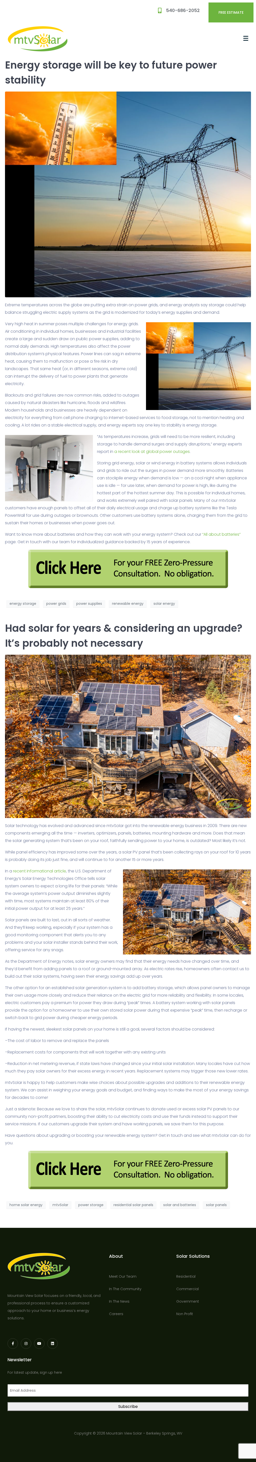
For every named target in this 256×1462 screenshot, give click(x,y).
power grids (56, 603)
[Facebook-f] (13, 1343)
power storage (91, 1204)
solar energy (164, 603)
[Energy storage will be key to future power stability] (128, 194)
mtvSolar (60, 1204)
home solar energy (26, 1204)
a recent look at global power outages (152, 451)
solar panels (216, 1204)
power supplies (89, 603)
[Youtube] (39, 1343)
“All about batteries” (220, 534)
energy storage (23, 603)
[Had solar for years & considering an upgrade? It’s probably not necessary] (128, 736)
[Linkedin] (52, 1343)
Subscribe (128, 1406)
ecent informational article (40, 871)
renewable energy (128, 603)
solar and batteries (179, 1204)
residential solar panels (133, 1204)
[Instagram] (26, 1343)
